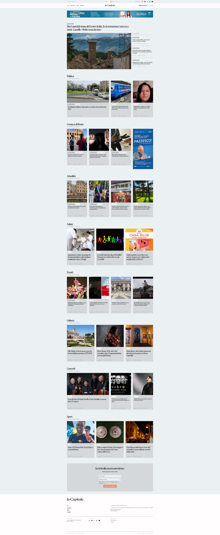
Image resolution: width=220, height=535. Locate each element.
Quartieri (73, 5)
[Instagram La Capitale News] (142, 1)
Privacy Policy (114, 481)
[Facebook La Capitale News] (145, 1)
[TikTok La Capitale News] (149, 1)
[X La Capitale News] (147, 1)
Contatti (82, 5)
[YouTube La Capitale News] (152, 1)
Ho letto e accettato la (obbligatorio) (108, 482)
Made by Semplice (149, 533)
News (68, 5)
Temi (77, 5)
